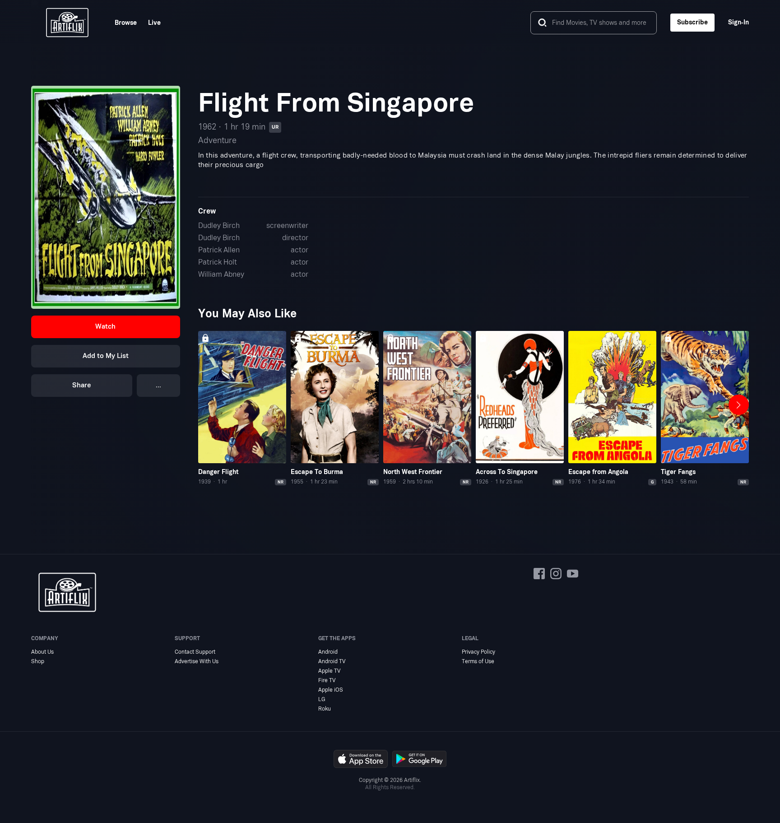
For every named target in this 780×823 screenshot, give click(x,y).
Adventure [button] (217, 140)
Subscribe (692, 22)
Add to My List (106, 356)
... (158, 385)
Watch (105, 326)
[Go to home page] (67, 23)
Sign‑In (738, 22)
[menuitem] (120, 23)
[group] (242, 408)
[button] (105, 327)
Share (81, 385)
